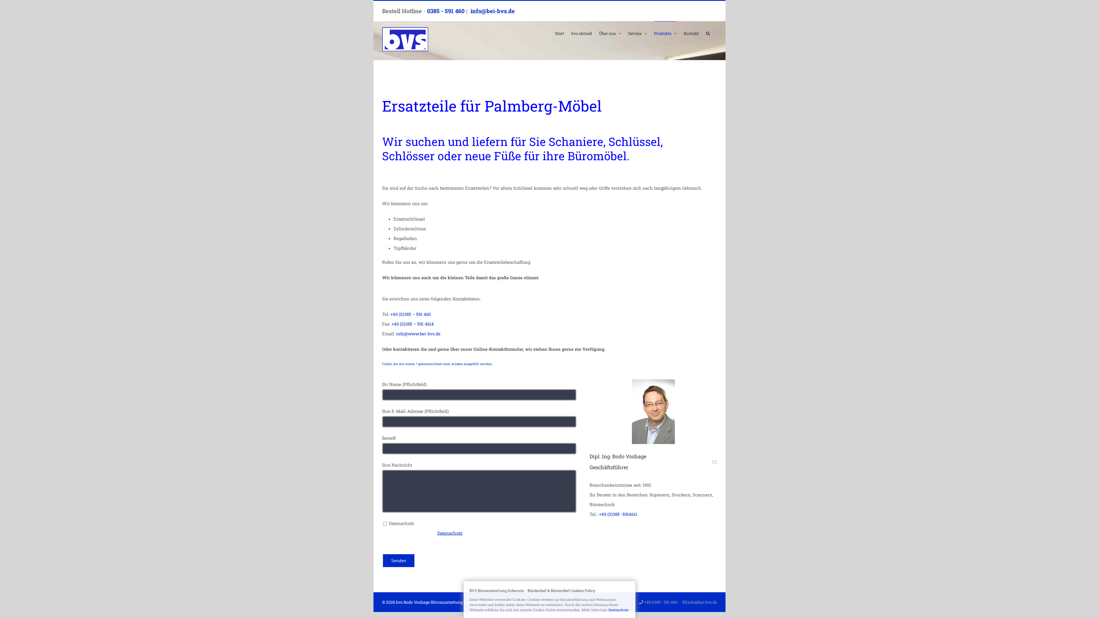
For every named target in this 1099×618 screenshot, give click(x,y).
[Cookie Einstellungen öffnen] (12, 610)
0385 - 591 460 (445, 11)
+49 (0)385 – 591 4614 (413, 324)
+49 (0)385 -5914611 (618, 514)
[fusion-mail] (714, 461)
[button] (708, 33)
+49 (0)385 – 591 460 (410, 314)
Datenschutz (449, 533)
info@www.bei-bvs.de (418, 333)
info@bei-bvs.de (492, 11)
